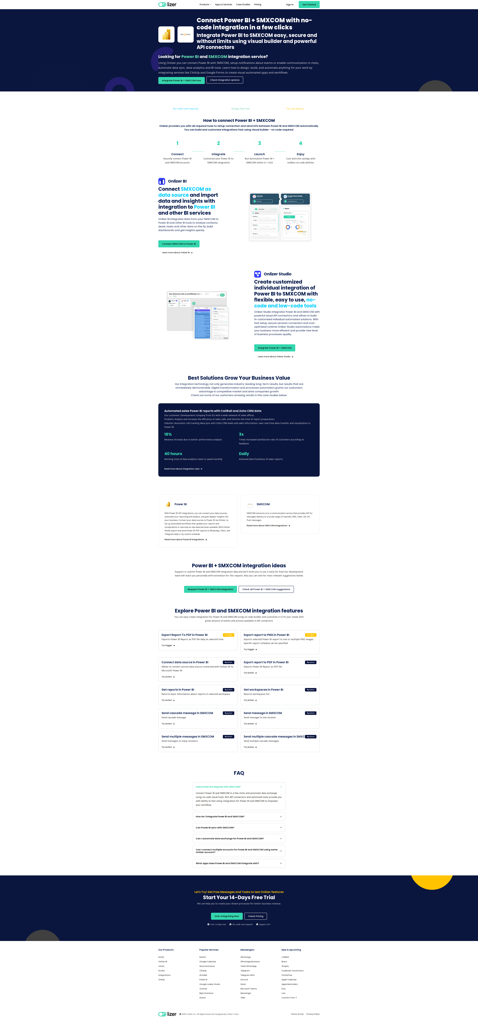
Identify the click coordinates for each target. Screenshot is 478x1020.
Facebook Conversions (293, 970)
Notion (202, 957)
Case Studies (243, 4)
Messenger (245, 993)
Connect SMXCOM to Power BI (179, 243)
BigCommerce (206, 993)
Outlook (203, 988)
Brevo (284, 961)
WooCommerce (207, 966)
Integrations (164, 975)
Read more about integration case (182, 468)
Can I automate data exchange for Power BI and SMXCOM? (230, 838)
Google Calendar (207, 961)
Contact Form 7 (289, 997)
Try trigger (167, 645)
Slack (243, 984)
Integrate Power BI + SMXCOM (275, 347)
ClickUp (203, 970)
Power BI (203, 979)
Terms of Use (297, 1014)
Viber (242, 997)
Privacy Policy (313, 1014)
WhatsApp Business (250, 961)
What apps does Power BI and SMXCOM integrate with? (227, 863)
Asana (202, 997)
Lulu (283, 993)
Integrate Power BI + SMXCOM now (181, 80)
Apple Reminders (290, 984)
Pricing (257, 4)
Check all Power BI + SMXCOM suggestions (266, 589)
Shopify (285, 966)
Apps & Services (223, 4)
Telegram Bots (247, 975)
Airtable (203, 975)
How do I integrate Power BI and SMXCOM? (220, 816)
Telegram (245, 970)
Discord (244, 979)
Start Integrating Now (227, 916)
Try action (167, 676)
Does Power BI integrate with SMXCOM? (218, 786)
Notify (161, 957)
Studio (161, 970)
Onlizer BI (162, 961)
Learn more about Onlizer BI (176, 252)
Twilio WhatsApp (248, 966)
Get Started (309, 4)
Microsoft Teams (248, 988)
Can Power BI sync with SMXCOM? (215, 827)
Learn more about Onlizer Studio (274, 356)
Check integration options (224, 80)
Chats (161, 966)
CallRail (285, 957)
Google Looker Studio (209, 984)
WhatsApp (245, 957)
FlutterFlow (287, 975)
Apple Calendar (289, 979)
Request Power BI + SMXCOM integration (210, 589)
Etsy (284, 988)
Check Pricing (255, 916)
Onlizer (161, 979)
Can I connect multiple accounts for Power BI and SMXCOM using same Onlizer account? (236, 851)
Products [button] (205, 4)
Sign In (289, 4)
